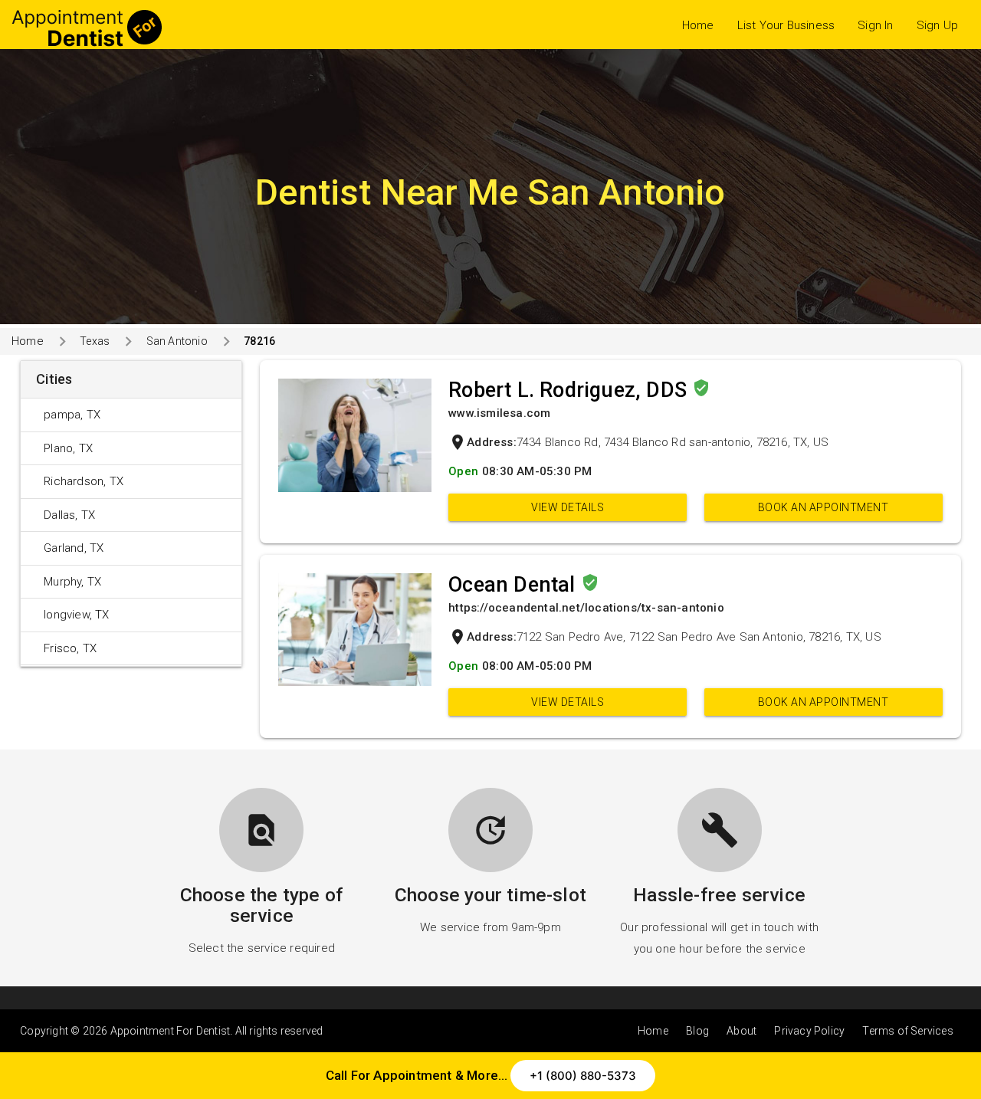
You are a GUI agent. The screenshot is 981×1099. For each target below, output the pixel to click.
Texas (95, 341)
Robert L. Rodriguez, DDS (570, 390)
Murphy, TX (72, 582)
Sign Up (937, 25)
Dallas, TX (69, 515)
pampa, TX (72, 415)
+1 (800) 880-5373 (583, 1075)
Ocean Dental (514, 584)
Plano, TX (68, 448)
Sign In (875, 25)
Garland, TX (73, 548)
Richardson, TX (83, 481)
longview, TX (76, 615)
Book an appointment (823, 507)
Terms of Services (907, 1031)
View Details (567, 507)
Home (698, 25)
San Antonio (176, 341)
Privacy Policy (809, 1031)
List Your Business (786, 25)
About (741, 1031)
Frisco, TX (70, 648)
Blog (697, 1031)
